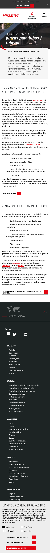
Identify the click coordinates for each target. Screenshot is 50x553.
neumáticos (6, 265)
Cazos (11, 423)
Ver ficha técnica (9, 193)
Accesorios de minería (16, 450)
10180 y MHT (29, 145)
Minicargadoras (14, 409)
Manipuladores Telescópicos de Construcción (24, 385)
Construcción (13, 353)
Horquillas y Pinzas (15, 432)
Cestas (11, 438)
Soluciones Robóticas (16, 411)
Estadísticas (28, 527)
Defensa (12, 367)
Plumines (12, 435)
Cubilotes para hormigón (17, 441)
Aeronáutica (13, 362)
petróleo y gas (37, 100)
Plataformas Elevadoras (17, 397)
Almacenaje (13, 400)
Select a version (23, 6)
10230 (37, 145)
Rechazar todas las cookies (17, 537)
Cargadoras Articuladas (17, 394)
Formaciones (13, 479)
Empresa (12, 494)
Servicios (11, 457)
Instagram (16, 334)
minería (20, 265)
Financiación (13, 461)
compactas (16, 263)
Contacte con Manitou (16, 497)
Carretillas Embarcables (17, 403)
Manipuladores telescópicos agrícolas (21, 388)
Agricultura (12, 350)
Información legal (15, 500)
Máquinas (11, 381)
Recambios (13, 470)
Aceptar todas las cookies (16, 548)
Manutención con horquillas (18, 429)
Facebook (7, 333)
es (44, 312)
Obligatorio (9, 527)
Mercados (11, 346)
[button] (44, 14)
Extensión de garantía (16, 464)
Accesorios (12, 419)
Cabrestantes (13, 447)
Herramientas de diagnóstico (19, 476)
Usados (11, 482)
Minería (11, 373)
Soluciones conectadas (17, 473)
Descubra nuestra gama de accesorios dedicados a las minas (22, 292)
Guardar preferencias (15, 542)
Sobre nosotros (14, 490)
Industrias (12, 356)
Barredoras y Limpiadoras (17, 444)
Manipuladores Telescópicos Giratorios (22, 391)
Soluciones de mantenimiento (19, 467)
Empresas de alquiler (16, 370)
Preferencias (10, 531)
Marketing (28, 531)
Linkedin (27, 334)
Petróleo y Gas (14, 359)
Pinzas (11, 426)
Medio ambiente (14, 365)
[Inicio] (11, 15)
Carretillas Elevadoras (16, 406)
